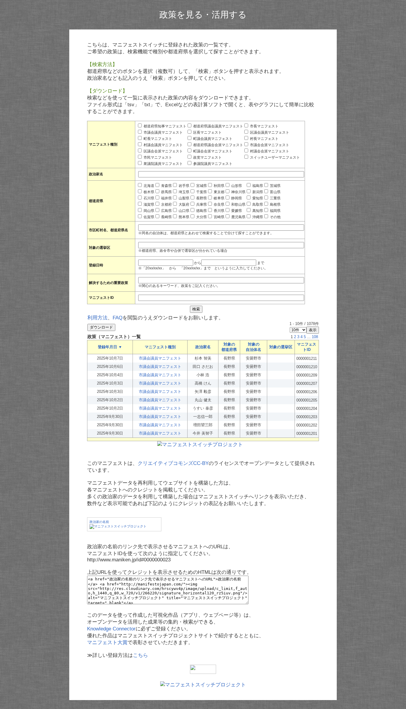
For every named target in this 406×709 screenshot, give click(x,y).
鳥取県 (257, 204)
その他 (275, 217)
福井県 (166, 198)
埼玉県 (183, 192)
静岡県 (236, 198)
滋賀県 (148, 204)
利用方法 (97, 318)
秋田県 (218, 186)
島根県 (275, 204)
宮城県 (201, 186)
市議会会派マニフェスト (269, 145)
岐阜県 (218, 198)
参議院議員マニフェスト (212, 164)
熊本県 (183, 217)
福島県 (257, 186)
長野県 (201, 198)
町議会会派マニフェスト (212, 151)
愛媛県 (236, 211)
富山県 (275, 192)
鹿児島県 (238, 217)
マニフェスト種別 (160, 347)
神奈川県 (238, 192)
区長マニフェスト (207, 132)
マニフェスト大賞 (107, 642)
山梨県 (183, 198)
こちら (140, 655)
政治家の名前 (99, 522)
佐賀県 (148, 217)
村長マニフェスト (263, 139)
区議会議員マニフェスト (269, 132)
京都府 (166, 204)
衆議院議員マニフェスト (163, 164)
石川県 (148, 198)
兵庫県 (201, 204)
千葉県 (201, 192)
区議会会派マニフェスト (163, 151)
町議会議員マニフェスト (212, 139)
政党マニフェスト (207, 157)
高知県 (257, 211)
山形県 (236, 186)
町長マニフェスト (157, 139)
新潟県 (257, 192)
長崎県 (166, 217)
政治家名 (203, 347)
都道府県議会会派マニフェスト (217, 145)
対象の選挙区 (280, 347)
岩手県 (183, 186)
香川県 (218, 211)
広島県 (166, 211)
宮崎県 (218, 217)
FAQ (117, 318)
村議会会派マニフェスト (269, 151)
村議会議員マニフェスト (163, 145)
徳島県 (201, 211)
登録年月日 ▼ (110, 347)
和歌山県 (238, 204)
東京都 (218, 192)
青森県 (166, 186)
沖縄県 (257, 217)
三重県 (275, 198)
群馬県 (166, 192)
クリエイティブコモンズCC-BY (173, 463)
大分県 (201, 217)
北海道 (148, 186)
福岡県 (275, 211)
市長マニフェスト (263, 126)
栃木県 (148, 192)
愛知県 (257, 198)
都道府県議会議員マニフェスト (217, 126)
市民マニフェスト (157, 157)
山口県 (183, 211)
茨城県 (275, 186)
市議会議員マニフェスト (163, 132)
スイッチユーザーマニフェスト (274, 157)
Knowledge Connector (111, 629)
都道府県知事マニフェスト (164, 126)
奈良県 (218, 204)
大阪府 (183, 204)
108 (315, 337)
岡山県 (148, 211)
